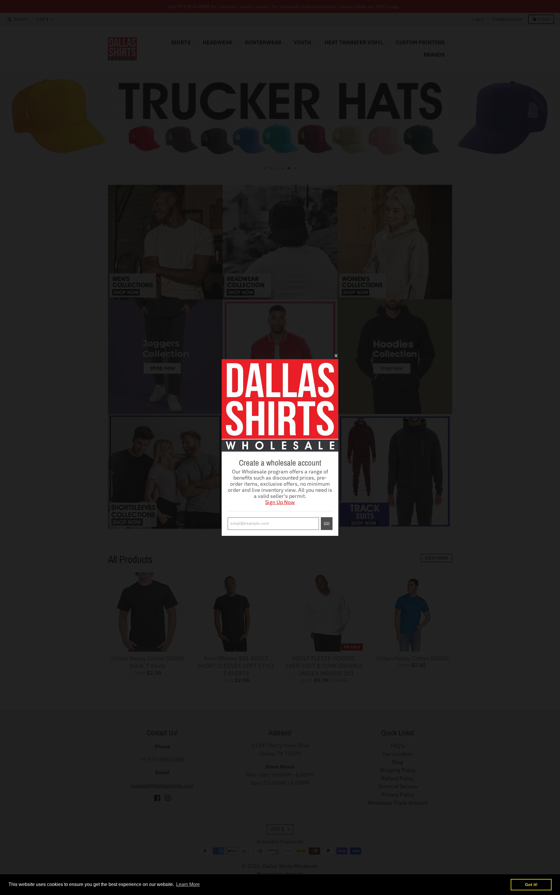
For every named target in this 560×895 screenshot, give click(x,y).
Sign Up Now (280, 502)
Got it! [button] (531, 884)
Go (327, 523)
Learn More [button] (188, 884)
